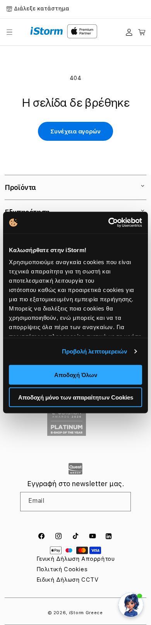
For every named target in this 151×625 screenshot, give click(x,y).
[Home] (46, 31)
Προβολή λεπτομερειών (94, 351)
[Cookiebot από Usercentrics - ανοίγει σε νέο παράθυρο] (108, 223)
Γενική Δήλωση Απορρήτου (75, 558)
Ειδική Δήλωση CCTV (67, 579)
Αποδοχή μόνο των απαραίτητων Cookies (75, 397)
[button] (9, 32)
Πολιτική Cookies (62, 569)
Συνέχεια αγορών (75, 131)
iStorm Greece (86, 612)
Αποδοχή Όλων (75, 374)
